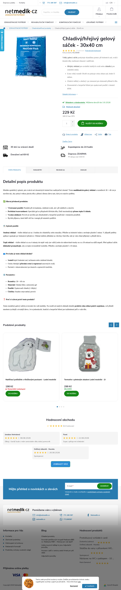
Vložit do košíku (94, 123)
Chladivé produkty (48, 536)
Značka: (67, 141)
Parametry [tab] (37, 170)
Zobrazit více (60, 464)
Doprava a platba (9, 3)
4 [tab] (63, 406)
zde (79, 582)
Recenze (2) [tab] (60, 170)
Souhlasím (90, 586)
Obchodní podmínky (12, 540)
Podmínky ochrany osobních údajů (18, 550)
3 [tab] (61, 406)
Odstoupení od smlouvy (14, 543)
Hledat (72, 12)
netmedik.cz (40, 519)
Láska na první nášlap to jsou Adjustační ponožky (56, 546)
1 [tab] (57, 406)
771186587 (67, 519)
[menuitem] (16, 22)
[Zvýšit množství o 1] (73, 121)
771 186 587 (68, 515)
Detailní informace (69, 94)
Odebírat (104, 486)
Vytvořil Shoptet (112, 585)
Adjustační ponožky (48, 556)
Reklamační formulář (13, 547)
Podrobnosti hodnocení (93, 51)
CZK (111, 3)
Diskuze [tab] (83, 170)
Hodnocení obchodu (60, 420)
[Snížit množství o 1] (73, 125)
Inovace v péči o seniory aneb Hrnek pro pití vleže (57, 551)
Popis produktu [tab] (14, 170)
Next (116, 324)
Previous (111, 324)
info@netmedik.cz (43, 515)
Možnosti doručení (73, 107)
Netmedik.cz (95, 515)
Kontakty (22, 3)
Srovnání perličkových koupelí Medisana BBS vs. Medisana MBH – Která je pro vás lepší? (57, 541)
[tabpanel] (31, 367)
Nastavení (74, 586)
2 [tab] (59, 406)
